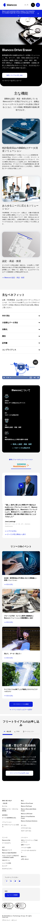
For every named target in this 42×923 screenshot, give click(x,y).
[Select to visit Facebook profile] (7, 881)
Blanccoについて (7, 850)
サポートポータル (26, 830)
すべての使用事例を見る (9, 817)
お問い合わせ (25, 859)
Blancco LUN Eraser (26, 813)
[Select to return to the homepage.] (10, 5)
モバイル (5, 806)
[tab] (21, 465)
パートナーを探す (26, 847)
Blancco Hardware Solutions (29, 821)
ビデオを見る (12, 531)
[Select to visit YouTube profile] (19, 881)
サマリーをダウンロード (13, 80)
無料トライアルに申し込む (14, 75)
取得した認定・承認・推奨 (22, 444)
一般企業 (4, 803)
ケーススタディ (6, 843)
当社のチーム (6, 860)
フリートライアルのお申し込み (19, 773)
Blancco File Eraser (26, 806)
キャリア (4, 866)
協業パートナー (25, 844)
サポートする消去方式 (22, 448)
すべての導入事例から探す (16, 534)
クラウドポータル (26, 828)
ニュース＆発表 (6, 863)
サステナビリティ (7, 868)
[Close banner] (38, 13)
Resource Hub (6, 840)
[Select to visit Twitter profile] (15, 881)
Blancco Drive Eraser (27, 803)
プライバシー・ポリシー (9, 920)
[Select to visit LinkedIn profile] (11, 881)
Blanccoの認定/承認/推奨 (9, 852)
